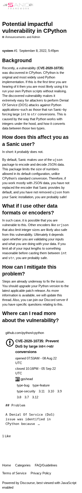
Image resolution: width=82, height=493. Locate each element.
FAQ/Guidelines (46, 465)
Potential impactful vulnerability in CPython (34, 27)
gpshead (26, 379)
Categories (23, 465)
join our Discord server (49, 300)
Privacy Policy (41, 473)
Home (6, 465)
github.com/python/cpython (24, 333)
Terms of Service (14, 473)
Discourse (27, 483)
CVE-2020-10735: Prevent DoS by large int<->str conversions (37, 346)
